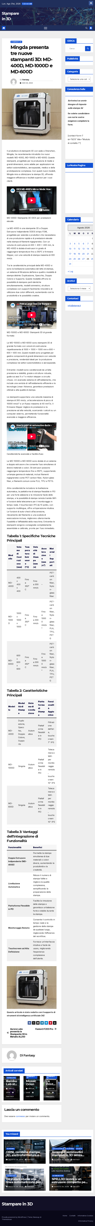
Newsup (36, 1217)
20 (83, 254)
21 (88, 254)
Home (65, 1216)
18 (75, 254)
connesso (20, 1116)
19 (79, 254)
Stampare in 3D (17, 1204)
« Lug (70, 271)
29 (92, 259)
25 (74, 259)
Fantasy (25, 80)
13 (83, 248)
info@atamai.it (74, 305)
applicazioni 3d (58, 1148)
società (79, 1148)
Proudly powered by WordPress (14, 1217)
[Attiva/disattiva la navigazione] (46, 28)
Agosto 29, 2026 (16, 1159)
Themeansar (7, 1219)
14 (88, 248)
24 (70, 259)
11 (74, 248)
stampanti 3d (16, 42)
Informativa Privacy (85, 1221)
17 (70, 254)
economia (10, 1148)
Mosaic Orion (31, 1082)
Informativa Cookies (85, 1216)
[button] (86, 28)
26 (79, 259)
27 (83, 259)
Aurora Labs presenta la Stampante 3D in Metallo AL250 (18, 1033)
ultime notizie (58, 1175)
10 (70, 248)
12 (79, 248)
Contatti (72, 1216)
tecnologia (11, 1077)
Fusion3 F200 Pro (44, 1029)
